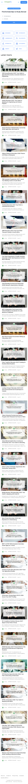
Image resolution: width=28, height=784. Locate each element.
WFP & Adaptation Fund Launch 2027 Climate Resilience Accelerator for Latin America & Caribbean (12, 311)
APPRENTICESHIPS (12, 82)
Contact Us (8, 775)
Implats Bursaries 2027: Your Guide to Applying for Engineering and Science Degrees (12, 102)
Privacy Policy (15, 775)
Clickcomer (20, 781)
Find (14, 22)
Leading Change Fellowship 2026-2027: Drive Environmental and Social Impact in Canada (12, 389)
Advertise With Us (4, 777)
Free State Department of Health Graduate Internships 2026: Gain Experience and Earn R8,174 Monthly (13, 258)
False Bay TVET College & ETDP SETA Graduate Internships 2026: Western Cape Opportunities (13, 727)
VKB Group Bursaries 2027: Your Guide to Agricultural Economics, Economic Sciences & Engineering (14, 75)
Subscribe (24, 2)
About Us (3, 775)
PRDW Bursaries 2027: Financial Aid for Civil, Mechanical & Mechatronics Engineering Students (13, 648)
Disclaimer (21, 775)
